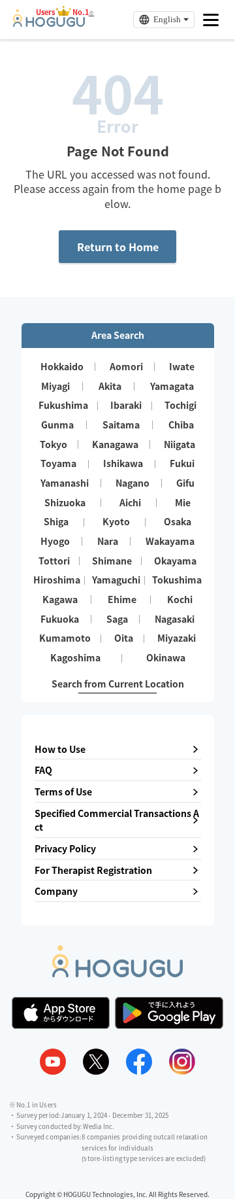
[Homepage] (49, 22)
